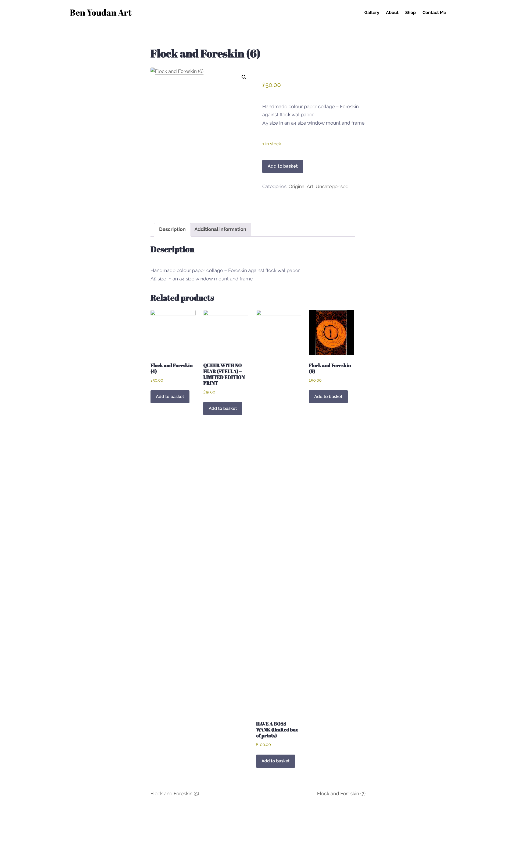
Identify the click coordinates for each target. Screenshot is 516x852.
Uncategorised (332, 186)
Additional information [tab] (220, 229)
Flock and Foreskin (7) (341, 794)
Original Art (301, 186)
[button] (244, 77)
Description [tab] (172, 229)
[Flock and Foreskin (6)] (202, 140)
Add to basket (283, 166)
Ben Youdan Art (101, 13)
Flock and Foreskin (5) (174, 794)
